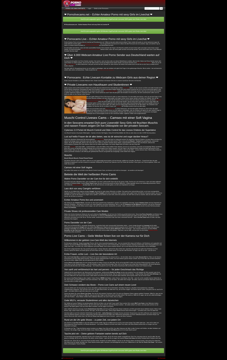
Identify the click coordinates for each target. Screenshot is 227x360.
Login (89, 8)
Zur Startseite (161, 358)
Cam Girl (72, 146)
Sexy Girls (126, 87)
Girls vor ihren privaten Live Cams (90, 49)
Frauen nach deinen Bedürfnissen (96, 100)
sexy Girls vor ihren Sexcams (105, 70)
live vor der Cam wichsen (144, 62)
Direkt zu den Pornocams (101, 8)
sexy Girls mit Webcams (92, 45)
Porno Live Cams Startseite (75, 8)
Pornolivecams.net (68, 358)
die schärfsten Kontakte (110, 91)
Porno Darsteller (77, 185)
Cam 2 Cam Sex (70, 64)
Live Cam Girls (99, 139)
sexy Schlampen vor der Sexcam (90, 43)
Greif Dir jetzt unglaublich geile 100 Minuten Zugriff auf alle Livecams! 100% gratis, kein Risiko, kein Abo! (113, 19)
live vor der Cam (110, 108)
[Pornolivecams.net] (72, 3)
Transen (118, 106)
